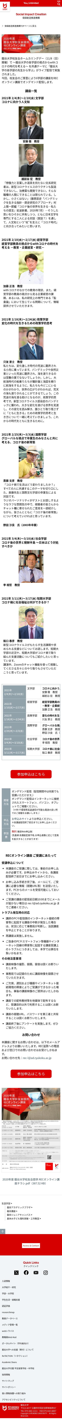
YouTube (36, 1272)
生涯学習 (6, 1203)
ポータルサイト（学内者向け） (16, 1343)
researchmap (8, 1312)
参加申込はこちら (31, 774)
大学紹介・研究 (9, 1287)
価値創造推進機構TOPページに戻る (20, 25)
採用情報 (6, 1374)
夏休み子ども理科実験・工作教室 (23, 1218)
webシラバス (8, 1330)
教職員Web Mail (9, 1337)
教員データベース (10, 1318)
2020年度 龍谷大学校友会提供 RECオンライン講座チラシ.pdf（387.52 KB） (31, 1181)
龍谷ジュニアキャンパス (18, 1214)
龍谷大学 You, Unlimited (5, 6)
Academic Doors (9, 1362)
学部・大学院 (8, 1293)
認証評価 (6, 1306)
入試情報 (6, 1281)
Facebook (26, 1272)
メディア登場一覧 (10, 1324)
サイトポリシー (9, 1387)
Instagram (45, 1272)
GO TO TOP (2, 1231)
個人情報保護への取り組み (14, 1393)
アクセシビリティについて (13, 1399)
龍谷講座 (11, 1211)
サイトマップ (8, 1380)
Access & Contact (31, 1245)
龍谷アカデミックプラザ (19, 1207)
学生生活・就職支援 (11, 1299)
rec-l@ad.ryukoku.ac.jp (42, 903)
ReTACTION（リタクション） (15, 1355)
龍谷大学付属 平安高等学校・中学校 (18, 1368)
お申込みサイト (20, 818)
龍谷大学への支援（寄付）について (18, 1349)
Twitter (16, 1272)
